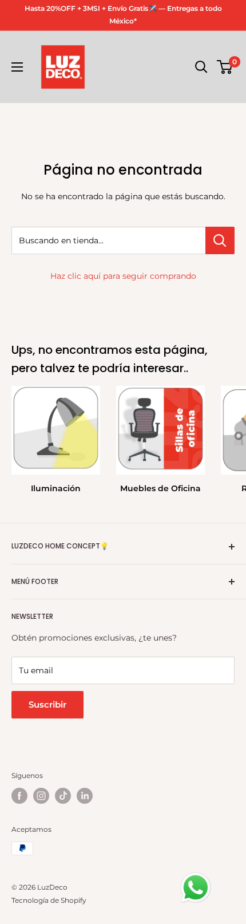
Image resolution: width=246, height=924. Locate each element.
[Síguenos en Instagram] (41, 796)
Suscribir (47, 704)
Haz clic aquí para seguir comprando (123, 276)
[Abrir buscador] (201, 67)
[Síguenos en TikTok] (63, 796)
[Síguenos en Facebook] (19, 796)
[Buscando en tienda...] (220, 240)
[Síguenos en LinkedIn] (85, 796)
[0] (225, 67)
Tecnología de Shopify (48, 900)
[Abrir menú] (17, 67)
